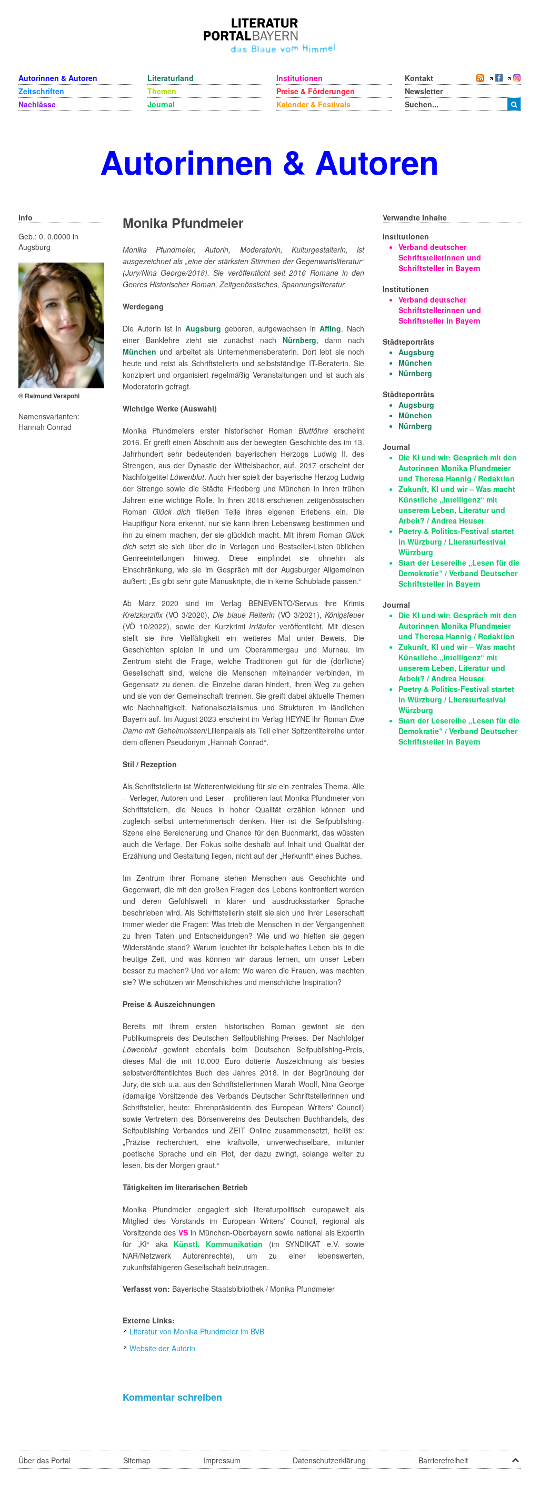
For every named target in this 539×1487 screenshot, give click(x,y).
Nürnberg (299, 340)
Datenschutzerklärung (329, 1460)
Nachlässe (37, 104)
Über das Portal (44, 1460)
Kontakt (419, 78)
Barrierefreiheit (443, 1460)
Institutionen (299, 78)
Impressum (222, 1460)
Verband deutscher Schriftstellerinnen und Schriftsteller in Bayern (439, 257)
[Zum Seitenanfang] (515, 1456)
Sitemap (137, 1460)
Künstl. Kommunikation (218, 1244)
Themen (161, 91)
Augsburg (203, 328)
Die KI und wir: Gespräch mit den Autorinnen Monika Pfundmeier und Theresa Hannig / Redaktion (457, 468)
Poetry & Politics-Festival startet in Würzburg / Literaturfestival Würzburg (456, 541)
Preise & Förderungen (315, 91)
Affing (330, 328)
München (139, 351)
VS (183, 1232)
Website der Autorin (162, 1348)
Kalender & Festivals (313, 104)
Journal (161, 104)
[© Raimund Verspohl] (61, 324)
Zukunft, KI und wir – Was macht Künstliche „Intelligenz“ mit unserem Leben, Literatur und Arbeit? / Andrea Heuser (456, 505)
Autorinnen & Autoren (57, 78)
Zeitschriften (41, 91)
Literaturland (170, 78)
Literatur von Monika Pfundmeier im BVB (196, 1331)
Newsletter (424, 91)
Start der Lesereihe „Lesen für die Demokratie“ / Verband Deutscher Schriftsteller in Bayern (459, 573)
